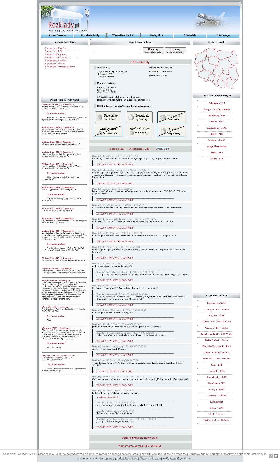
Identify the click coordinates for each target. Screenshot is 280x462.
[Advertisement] (142, 19)
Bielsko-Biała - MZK (51, 104)
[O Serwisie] (190, 35)
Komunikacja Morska (55, 63)
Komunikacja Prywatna (56, 54)
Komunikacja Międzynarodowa (60, 66)
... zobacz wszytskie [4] (108, 397)
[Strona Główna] (57, 35)
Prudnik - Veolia (49, 280)
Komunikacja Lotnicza (55, 60)
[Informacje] (223, 35)
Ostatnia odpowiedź (56, 113)
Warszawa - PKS (49, 307)
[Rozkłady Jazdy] (90, 35)
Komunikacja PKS (53, 51)
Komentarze (68, 104)
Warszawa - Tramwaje (52, 356)
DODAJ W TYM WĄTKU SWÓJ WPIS (114, 164)
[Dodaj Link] (156, 35)
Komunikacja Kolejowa (56, 57)
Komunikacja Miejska (55, 48)
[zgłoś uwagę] (140, 130)
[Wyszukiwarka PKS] (123, 35)
